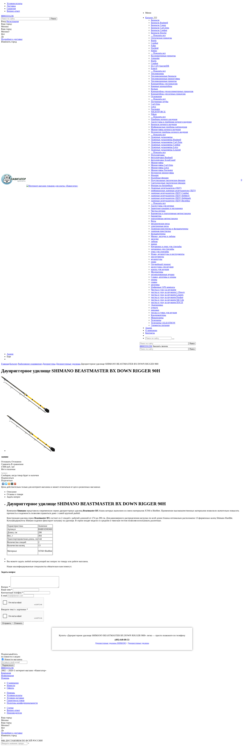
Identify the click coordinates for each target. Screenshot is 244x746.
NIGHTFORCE (158, 111)
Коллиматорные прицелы (163, 56)
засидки (155, 239)
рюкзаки (155, 310)
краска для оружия (160, 269)
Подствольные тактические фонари (168, 180)
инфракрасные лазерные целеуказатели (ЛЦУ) (173, 190)
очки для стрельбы (160, 251)
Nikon (154, 114)
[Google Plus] (15, 484)
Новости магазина (13, 659)
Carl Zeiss (155, 104)
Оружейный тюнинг (161, 264)
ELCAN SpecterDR (160, 66)
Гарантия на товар (15, 700)
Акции (10, 354)
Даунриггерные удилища (138, 643)
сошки (154, 282)
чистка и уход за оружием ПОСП (167, 302)
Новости (11, 685)
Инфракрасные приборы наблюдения (169, 127)
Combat (154, 43)
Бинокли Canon (158, 25)
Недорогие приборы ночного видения (169, 132)
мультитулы (156, 259)
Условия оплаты (14, 695)
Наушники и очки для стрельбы (166, 246)
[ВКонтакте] (3, 484)
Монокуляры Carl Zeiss (162, 165)
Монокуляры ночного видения (166, 129)
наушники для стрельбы (162, 249)
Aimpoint (155, 58)
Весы (153, 221)
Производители (14, 713)
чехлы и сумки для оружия (164, 312)
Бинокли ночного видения (164, 124)
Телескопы (156, 320)
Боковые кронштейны (161, 86)
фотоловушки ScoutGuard (163, 160)
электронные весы (160, 226)
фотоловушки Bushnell (162, 157)
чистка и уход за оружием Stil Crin (167, 300)
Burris (153, 40)
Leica (153, 106)
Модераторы (157, 272)
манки (154, 244)
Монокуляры (157, 162)
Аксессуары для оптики (162, 206)
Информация (7, 675)
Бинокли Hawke (158, 33)
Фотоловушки (158, 155)
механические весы (160, 223)
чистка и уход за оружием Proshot (167, 297)
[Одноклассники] (9, 484)
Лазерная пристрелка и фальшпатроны (169, 228)
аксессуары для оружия (162, 267)
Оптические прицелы (161, 38)
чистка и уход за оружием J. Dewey (168, 292)
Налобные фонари (160, 178)
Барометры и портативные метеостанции (171, 213)
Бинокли (155, 20)
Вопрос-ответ (13, 710)
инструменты (157, 256)
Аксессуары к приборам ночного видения (171, 122)
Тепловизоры (157, 73)
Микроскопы (157, 317)
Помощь (5, 678)
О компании (13, 683)
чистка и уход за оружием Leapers (167, 295)
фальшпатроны (158, 234)
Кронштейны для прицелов (164, 84)
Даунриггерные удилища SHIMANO (110, 643)
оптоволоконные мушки (162, 274)
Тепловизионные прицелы (164, 81)
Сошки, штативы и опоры (163, 277)
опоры (154, 279)
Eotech (154, 68)
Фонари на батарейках (162, 185)
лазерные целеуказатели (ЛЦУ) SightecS (170, 195)
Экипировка (157, 305)
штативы (155, 284)
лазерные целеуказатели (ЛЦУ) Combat (170, 193)
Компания (6, 673)
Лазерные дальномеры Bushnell (166, 139)
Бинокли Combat (159, 30)
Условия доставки (15, 698)
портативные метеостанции (164, 218)
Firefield (154, 48)
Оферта (10, 688)
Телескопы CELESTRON (163, 323)
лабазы (154, 241)
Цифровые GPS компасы (163, 287)
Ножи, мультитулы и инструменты (167, 254)
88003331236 (7, 16)
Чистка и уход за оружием (163, 290)
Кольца (154, 89)
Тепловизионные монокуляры (165, 78)
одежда (154, 307)
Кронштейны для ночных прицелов (168, 94)
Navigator (155, 109)
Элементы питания (160, 325)
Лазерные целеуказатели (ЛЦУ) (166, 188)
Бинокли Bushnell (159, 22)
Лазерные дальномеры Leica (164, 147)
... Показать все (158, 35)
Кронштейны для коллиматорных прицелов (172, 91)
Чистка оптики (158, 211)
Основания (156, 96)
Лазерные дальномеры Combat (165, 145)
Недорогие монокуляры (162, 173)
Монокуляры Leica (160, 167)
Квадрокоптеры (158, 315)
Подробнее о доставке (11, 39)
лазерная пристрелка (161, 231)
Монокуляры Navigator (162, 170)
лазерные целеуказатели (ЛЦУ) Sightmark (171, 198)
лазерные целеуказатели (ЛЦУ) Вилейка (170, 200)
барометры (156, 216)
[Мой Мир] (12, 484)
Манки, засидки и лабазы (163, 236)
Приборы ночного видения (164, 119)
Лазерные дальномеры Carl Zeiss (166, 142)
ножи (153, 262)
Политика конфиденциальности (22, 703)
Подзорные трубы (159, 101)
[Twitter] (6, 484)
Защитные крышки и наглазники (167, 208)
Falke (153, 45)
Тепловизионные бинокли (163, 76)
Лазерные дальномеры (162, 137)
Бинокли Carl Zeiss (160, 28)
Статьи (10, 708)
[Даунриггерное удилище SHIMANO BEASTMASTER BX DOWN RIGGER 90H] (25, 412)
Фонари (155, 175)
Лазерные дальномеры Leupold (166, 150)
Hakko (154, 50)
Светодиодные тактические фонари (168, 183)
